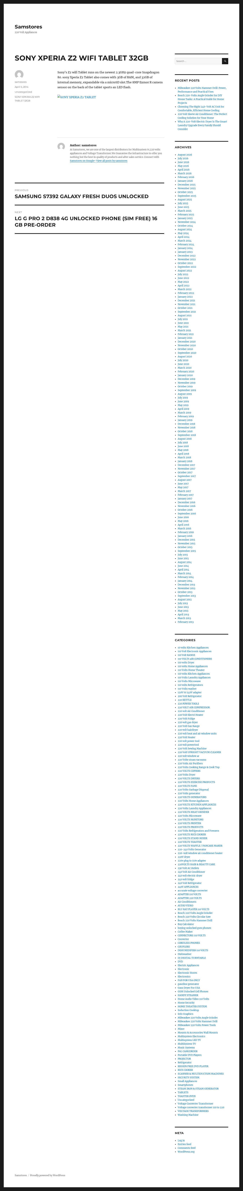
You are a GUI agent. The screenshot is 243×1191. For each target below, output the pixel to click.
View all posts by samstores (111, 160)
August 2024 (185, 229)
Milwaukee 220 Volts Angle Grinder (198, 1017)
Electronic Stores (187, 972)
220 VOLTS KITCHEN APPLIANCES (197, 804)
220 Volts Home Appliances (193, 800)
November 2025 (187, 188)
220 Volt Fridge (186, 718)
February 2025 (186, 214)
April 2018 (183, 453)
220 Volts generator (189, 793)
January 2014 (185, 580)
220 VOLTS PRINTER (189, 823)
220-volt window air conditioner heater (200, 853)
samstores (21, 81)
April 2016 (183, 524)
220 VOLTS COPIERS (189, 771)
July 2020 (183, 360)
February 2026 (186, 177)
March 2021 (184, 330)
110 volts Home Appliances (193, 666)
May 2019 (183, 405)
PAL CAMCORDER (187, 1051)
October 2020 (185, 349)
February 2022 (186, 293)
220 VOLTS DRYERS (189, 778)
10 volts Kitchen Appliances (193, 647)
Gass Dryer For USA (189, 987)
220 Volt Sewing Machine (192, 748)
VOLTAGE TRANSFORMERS (193, 1111)
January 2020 (185, 375)
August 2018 (185, 438)
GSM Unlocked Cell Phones (193, 991)
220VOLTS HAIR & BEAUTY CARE (196, 864)
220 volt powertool (188, 744)
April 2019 (183, 408)
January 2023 (185, 251)
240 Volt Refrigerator (190, 883)
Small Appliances (187, 1081)
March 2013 (184, 618)
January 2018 (185, 461)
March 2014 (184, 573)
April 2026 (184, 169)
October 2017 (185, 472)
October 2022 (185, 263)
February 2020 (186, 371)
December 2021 (186, 300)
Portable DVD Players (190, 1055)
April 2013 (183, 614)
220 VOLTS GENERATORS (192, 797)
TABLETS (183, 1092)
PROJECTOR (184, 1058)
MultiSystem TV (187, 1043)
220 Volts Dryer (186, 774)
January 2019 (185, 420)
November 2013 (186, 588)
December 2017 (186, 465)
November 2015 (186, 543)
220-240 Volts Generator (192, 849)
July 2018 (183, 442)
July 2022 (183, 274)
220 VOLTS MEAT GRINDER (193, 812)
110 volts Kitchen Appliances (194, 673)
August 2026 (185, 154)
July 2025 (183, 203)
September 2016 (187, 513)
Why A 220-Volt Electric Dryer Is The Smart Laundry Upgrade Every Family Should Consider (202, 125)
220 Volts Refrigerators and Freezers (198, 830)
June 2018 (183, 446)
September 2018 (187, 435)
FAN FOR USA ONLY (189, 980)
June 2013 (183, 607)
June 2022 (183, 278)
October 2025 (185, 192)
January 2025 (185, 218)
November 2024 (187, 222)
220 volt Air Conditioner (191, 711)
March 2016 (184, 528)
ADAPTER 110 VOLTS (189, 894)
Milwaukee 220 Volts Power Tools (197, 1025)
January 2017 (185, 498)
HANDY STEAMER (188, 995)
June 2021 (183, 322)
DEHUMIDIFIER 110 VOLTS (193, 950)
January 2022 (185, 296)
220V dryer (184, 856)
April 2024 (183, 237)
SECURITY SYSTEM (188, 1077)
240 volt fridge (186, 879)
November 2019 (187, 382)
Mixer (181, 1028)
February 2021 (186, 334)
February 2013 (186, 622)
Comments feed (187, 1148)
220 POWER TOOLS (188, 703)
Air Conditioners (187, 901)
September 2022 (187, 266)
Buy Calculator (186, 924)
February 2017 (186, 494)
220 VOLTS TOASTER (190, 842)
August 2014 (185, 562)
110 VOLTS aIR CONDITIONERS (195, 658)
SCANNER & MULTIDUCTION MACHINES (201, 1073)
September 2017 (187, 476)
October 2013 (185, 592)
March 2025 (184, 210)
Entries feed (184, 1144)
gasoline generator (188, 984)
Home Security (186, 1002)
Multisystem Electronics (191, 1036)
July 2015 (183, 554)
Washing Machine (188, 1114)
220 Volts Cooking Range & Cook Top (199, 767)
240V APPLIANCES (188, 886)
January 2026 (185, 180)
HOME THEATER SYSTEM (192, 1006)
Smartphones (185, 1085)
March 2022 (184, 289)
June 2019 (183, 401)
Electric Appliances (188, 965)
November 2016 (187, 506)
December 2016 (186, 502)
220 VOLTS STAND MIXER (192, 838)
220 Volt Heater (186, 737)
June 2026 (183, 162)
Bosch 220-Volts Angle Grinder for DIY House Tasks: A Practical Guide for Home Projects (201, 99)
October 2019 (185, 386)
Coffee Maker (185, 931)
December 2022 (187, 255)
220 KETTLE (185, 699)
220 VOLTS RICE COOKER (192, 834)
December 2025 (187, 184)
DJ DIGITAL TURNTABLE (192, 957)
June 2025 (183, 207)
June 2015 (183, 558)
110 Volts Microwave (189, 681)
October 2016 (185, 509)
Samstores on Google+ (83, 160)
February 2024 (186, 244)
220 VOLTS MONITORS (191, 819)
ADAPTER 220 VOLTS (190, 898)
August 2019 (185, 394)
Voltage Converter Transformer (195, 1103)
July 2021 (183, 319)
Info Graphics (185, 1013)
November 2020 (187, 345)
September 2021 (187, 311)
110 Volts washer (187, 688)
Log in (181, 1140)
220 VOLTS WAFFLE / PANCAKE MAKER (200, 845)
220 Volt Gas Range (189, 726)
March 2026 (185, 173)
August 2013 (184, 599)
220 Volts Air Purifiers (190, 763)
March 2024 (184, 240)
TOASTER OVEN (187, 1096)
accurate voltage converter (193, 890)
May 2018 (183, 450)
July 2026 (183, 158)
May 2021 (183, 326)
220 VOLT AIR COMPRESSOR (194, 707)
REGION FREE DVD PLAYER (193, 1066)
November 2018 (186, 427)
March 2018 (184, 457)
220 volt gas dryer (188, 722)
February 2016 (186, 532)
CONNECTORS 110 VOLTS (192, 935)
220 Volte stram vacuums (192, 759)
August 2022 (185, 270)
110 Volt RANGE (186, 655)
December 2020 (187, 341)
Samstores (28, 27)
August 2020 (185, 356)
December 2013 (186, 584)
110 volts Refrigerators (190, 685)
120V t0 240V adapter (190, 692)
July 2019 (183, 397)
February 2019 (186, 416)
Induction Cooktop (188, 1010)
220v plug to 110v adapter (192, 860)
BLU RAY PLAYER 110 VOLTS (193, 909)
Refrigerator (185, 1062)
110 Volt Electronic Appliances (195, 651)
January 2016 (185, 536)
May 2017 (183, 487)
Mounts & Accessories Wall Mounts (198, 1032)
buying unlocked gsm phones (194, 928)
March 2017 (184, 491)
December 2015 (186, 539)
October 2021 (185, 308)
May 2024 (183, 233)
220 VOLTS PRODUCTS (190, 827)
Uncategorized (23, 91)
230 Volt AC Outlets (188, 868)
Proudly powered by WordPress (47, 1175)
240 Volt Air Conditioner (191, 871)
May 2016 (183, 521)
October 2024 (185, 225)
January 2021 (185, 337)
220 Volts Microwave (189, 815)
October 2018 (185, 431)
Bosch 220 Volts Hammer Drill (195, 920)
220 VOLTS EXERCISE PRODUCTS (196, 782)
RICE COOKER (185, 1070)
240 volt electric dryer (190, 875)
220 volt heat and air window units (197, 733)
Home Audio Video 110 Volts (193, 999)
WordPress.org (186, 1151)
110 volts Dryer (186, 662)
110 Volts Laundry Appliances (194, 677)
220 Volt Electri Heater (190, 714)
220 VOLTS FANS (187, 785)
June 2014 (183, 565)
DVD (180, 961)
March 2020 (184, 367)
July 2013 (183, 603)
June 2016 (183, 517)
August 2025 (185, 199)
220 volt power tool (188, 741)
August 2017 (185, 479)
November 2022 (187, 259)
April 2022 (183, 285)
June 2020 (183, 364)
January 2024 (185, 248)
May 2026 (183, 165)
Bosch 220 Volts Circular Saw (194, 916)
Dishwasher (184, 954)
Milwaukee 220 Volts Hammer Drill (197, 1021)
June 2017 (183, 483)
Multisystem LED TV (189, 1040)
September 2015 (187, 551)
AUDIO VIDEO (185, 905)
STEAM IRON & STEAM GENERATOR (198, 1088)
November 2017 (186, 468)
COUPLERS (184, 946)
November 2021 (186, 304)
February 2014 (186, 577)
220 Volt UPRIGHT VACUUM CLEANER (199, 752)
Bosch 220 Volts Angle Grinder (195, 913)
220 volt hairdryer (188, 729)
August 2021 (185, 315)
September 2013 (187, 595)
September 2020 (187, 352)
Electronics (184, 976)
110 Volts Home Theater (191, 670)
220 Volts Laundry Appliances (194, 808)
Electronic (183, 969)
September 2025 (187, 195)
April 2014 (183, 569)
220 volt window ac (188, 756)
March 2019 (184, 412)
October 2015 (185, 547)
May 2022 (183, 281)
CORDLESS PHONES (189, 942)
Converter (183, 939)
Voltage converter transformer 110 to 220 (201, 1107)
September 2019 (187, 390)
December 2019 (186, 379)
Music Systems (186, 1047)
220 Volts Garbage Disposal (193, 789)
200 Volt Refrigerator (190, 696)
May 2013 (183, 610)
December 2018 (186, 423)
